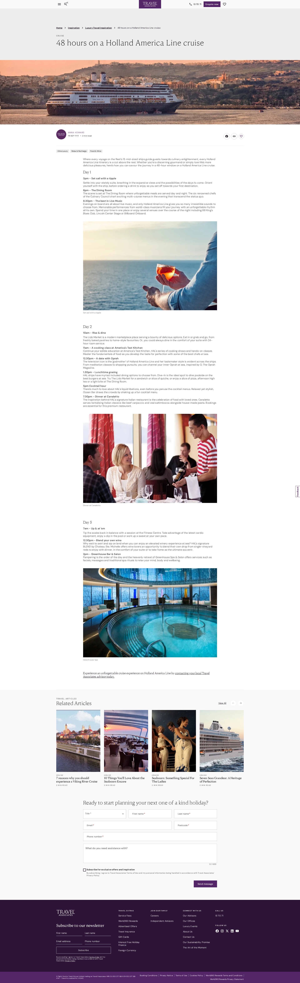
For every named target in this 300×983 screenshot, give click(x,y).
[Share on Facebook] (227, 136)
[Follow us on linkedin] (232, 931)
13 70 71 (197, 4)
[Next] (241, 703)
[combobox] (104, 814)
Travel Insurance (126, 931)
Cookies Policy (196, 975)
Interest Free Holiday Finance (129, 943)
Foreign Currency (127, 950)
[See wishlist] (224, 4)
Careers (155, 915)
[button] (205, 883)
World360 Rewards (128, 921)
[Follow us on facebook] (217, 931)
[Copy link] (234, 136)
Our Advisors (189, 915)
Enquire (211, 4)
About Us (187, 931)
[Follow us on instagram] (222, 931)
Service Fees (124, 915)
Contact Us (188, 936)
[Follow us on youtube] (237, 931)
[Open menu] (59, 4)
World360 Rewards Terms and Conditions (224, 975)
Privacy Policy (70, 961)
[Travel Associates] (150, 4)
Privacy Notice (166, 975)
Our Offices (189, 921)
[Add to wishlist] (241, 136)
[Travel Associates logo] (65, 916)
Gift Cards (123, 936)
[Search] (65, 4)
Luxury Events (190, 926)
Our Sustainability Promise (196, 942)
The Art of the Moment (194, 947)
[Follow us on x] (227, 931)
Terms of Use (94, 957)
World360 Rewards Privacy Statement (227, 979)
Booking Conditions (148, 975)
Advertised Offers (127, 926)
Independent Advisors (162, 921)
